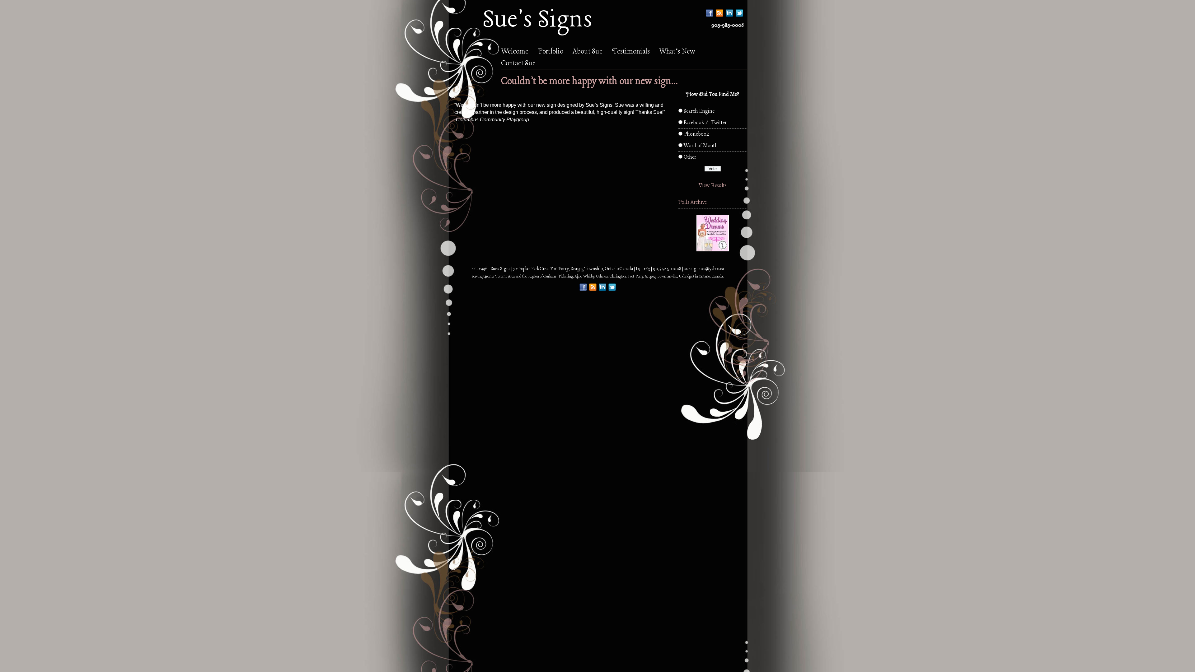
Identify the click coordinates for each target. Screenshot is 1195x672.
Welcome (514, 51)
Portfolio (550, 51)
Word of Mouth (701, 145)
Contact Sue (518, 63)
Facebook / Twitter (705, 122)
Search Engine (699, 111)
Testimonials (631, 51)
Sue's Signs (537, 20)
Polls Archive (692, 202)
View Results (713, 185)
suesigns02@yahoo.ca (704, 269)
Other (690, 157)
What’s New (677, 51)
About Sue (587, 51)
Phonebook (696, 134)
